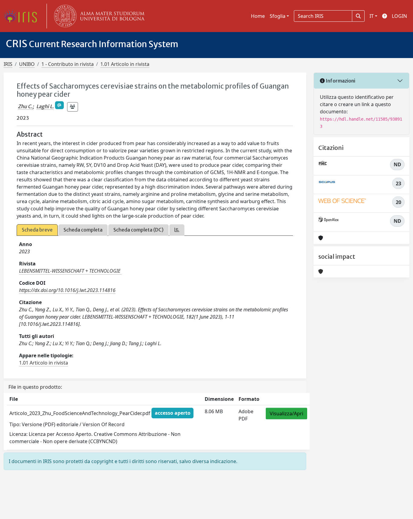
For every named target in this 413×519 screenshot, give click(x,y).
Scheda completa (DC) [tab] (138, 230)
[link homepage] (23, 16)
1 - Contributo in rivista (67, 64)
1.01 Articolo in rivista (124, 64)
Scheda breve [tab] (37, 230)
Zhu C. (25, 106)
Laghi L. (45, 106)
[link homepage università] (98, 16)
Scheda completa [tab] (82, 230)
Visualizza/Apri (286, 413)
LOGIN (399, 16)
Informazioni (340, 81)
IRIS (8, 64)
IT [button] (371, 16)
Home (258, 16)
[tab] (176, 229)
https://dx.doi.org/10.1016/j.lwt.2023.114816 (67, 290)
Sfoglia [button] (277, 16)
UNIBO (27, 64)
